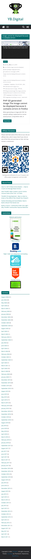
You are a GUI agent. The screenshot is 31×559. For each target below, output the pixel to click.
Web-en (5, 61)
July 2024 (4, 343)
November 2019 (6, 383)
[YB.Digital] (3, 27)
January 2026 (5, 314)
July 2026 (4, 300)
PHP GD (20, 88)
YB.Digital (15, 19)
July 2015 (4, 494)
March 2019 (4, 403)
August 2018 (5, 423)
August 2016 (5, 480)
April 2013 (4, 508)
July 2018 (4, 425)
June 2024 (4, 345)
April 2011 (4, 534)
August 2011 (5, 528)
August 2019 (5, 391)
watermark (24, 97)
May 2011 (4, 531)
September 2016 (6, 477)
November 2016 (6, 471)
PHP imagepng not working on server (12, 97)
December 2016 (5, 468)
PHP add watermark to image (10, 88)
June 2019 (4, 394)
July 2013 (4, 505)
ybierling (6, 64)
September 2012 (6, 517)
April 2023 (4, 363)
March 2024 (4, 351)
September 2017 (6, 445)
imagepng (12, 84)
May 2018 (4, 431)
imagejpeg (6, 84)
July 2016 (4, 482)
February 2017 (5, 462)
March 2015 (4, 500)
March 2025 (4, 334)
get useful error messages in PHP (11, 71)
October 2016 (5, 474)
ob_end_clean (19, 84)
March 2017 (4, 460)
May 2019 (4, 397)
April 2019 (4, 400)
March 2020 (4, 371)
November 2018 (6, 414)
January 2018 (5, 442)
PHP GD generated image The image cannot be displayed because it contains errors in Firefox (14, 92)
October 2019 (5, 385)
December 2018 (5, 411)
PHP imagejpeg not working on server (13, 95)
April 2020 (4, 368)
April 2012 (4, 520)
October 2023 (5, 357)
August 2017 (5, 448)
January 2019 (5, 408)
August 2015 (5, 491)
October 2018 (5, 417)
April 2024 (4, 348)
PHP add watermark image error (11, 86)
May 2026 (4, 303)
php (24, 84)
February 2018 (5, 440)
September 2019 (6, 388)
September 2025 (6, 325)
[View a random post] (27, 27)
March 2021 (4, 365)
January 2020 (5, 377)
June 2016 (4, 485)
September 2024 (6, 340)
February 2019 (5, 405)
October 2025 (5, 323)
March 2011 (4, 537)
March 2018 (4, 437)
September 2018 (6, 420)
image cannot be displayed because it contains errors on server (14, 81)
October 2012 (5, 514)
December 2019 (5, 380)
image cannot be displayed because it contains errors (14, 75)
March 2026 (4, 308)
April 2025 (4, 331)
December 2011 (5, 525)
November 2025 (6, 320)
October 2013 (5, 502)
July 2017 (4, 451)
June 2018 (4, 428)
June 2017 (4, 454)
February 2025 (5, 337)
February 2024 (5, 354)
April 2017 (4, 457)
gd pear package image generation (11, 69)
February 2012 (5, 522)
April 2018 (4, 434)
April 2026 (4, 305)
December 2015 (5, 488)
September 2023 (6, 360)
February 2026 (5, 311)
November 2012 (6, 511)
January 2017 (5, 465)
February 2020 (5, 374)
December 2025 (5, 317)
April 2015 (4, 497)
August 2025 (5, 328)
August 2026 (5, 297)
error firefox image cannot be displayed (13, 67)
